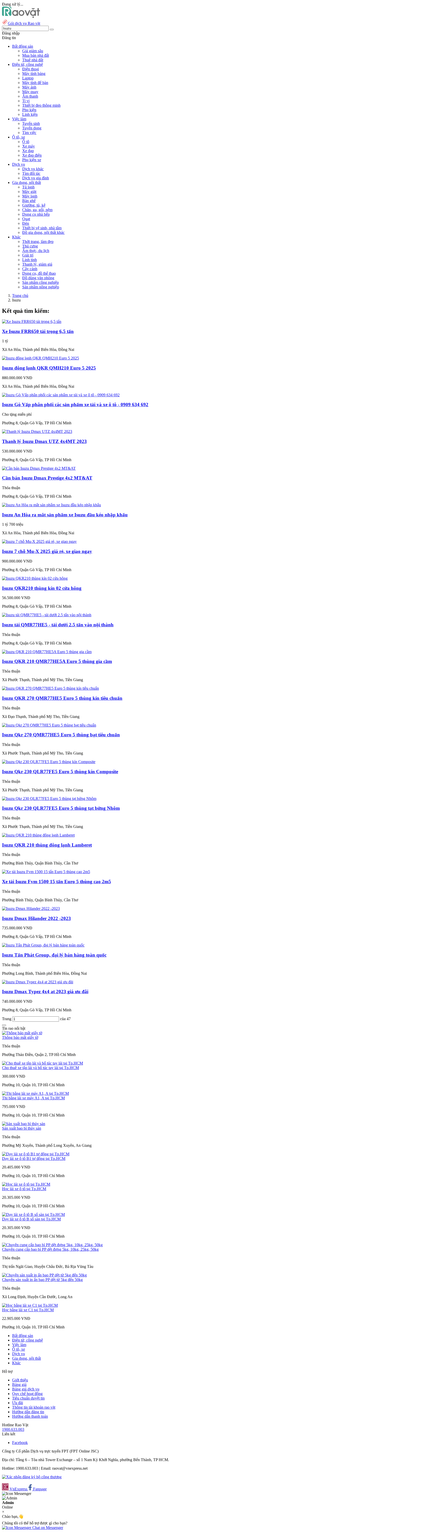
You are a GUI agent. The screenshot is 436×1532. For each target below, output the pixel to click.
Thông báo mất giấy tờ (20, 1037)
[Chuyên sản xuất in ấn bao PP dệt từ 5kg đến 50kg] (44, 1275)
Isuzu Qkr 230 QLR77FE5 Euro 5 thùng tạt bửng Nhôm (61, 808)
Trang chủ (20, 295)
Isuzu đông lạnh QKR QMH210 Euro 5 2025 (49, 368)
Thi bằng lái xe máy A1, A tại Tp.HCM (33, 1098)
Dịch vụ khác (33, 169)
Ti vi (26, 101)
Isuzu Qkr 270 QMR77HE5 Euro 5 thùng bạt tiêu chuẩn (61, 734)
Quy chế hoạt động (27, 1393)
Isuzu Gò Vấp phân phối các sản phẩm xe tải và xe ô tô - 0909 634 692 (75, 404)
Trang (7, 1019)
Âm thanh (30, 96)
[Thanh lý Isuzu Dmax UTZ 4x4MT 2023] (37, 431)
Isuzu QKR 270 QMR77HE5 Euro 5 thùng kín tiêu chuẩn (62, 698)
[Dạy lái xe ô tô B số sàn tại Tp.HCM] (33, 1214)
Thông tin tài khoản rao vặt (33, 1407)
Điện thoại (30, 69)
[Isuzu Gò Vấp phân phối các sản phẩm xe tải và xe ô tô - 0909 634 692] (61, 395)
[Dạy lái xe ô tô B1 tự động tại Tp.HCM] (35, 1154)
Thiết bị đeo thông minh (41, 105)
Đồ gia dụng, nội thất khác (43, 232)
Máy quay (30, 92)
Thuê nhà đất (32, 60)
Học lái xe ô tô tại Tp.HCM (24, 1189)
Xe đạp (28, 151)
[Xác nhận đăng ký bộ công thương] (32, 1477)
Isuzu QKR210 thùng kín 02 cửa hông (41, 588)
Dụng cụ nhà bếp (36, 214)
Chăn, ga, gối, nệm (37, 210)
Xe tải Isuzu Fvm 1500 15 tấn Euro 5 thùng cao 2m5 (56, 881)
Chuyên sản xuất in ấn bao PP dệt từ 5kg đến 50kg (42, 1279)
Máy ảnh (29, 87)
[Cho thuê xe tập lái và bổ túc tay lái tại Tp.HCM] (42, 1063)
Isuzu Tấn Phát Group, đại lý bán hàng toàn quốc (54, 955)
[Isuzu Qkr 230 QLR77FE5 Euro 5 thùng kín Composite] (48, 762)
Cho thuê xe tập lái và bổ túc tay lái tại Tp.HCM (40, 1068)
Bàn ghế (29, 201)
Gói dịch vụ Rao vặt (24, 23)
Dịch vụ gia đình (35, 178)
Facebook (20, 1442)
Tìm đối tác (31, 173)
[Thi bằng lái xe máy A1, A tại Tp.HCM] (35, 1093)
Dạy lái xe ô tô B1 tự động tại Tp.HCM (33, 1158)
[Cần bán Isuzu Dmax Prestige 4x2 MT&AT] (39, 468)
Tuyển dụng (31, 128)
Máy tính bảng (33, 73)
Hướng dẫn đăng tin (28, 1412)
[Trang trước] (4, 1025)
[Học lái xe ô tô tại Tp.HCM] (26, 1184)
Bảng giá (19, 1384)
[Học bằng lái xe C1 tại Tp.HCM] (30, 1305)
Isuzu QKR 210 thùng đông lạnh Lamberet (47, 845)
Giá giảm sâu (32, 51)
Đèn (25, 223)
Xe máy (28, 146)
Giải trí (27, 255)
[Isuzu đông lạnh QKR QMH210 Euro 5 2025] (40, 358)
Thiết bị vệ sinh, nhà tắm (42, 228)
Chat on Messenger (47, 1527)
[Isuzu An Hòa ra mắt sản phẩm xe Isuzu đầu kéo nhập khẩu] (51, 505)
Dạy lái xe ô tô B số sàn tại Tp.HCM (31, 1219)
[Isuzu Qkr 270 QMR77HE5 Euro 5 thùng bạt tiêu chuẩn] (49, 725)
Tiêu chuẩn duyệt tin (28, 1398)
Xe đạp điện (32, 155)
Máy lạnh (29, 196)
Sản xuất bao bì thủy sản (21, 1128)
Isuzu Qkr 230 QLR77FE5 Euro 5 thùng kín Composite (60, 771)
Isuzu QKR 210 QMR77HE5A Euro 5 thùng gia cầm (57, 661)
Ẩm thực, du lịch (35, 250)
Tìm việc (29, 132)
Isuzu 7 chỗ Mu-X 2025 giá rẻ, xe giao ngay (47, 551)
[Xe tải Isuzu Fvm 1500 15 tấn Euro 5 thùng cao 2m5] (46, 872)
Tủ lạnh (28, 187)
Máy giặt (29, 191)
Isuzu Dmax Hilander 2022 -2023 (36, 918)
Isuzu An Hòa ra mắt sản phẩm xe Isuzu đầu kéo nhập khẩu (65, 514)
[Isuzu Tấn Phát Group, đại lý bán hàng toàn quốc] (43, 945)
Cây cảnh (29, 269)
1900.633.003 (13, 1429)
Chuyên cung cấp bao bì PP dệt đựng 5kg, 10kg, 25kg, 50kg (50, 1249)
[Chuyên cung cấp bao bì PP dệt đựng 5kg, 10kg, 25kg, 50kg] (52, 1245)
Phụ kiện (29, 110)
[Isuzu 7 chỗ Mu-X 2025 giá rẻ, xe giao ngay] (39, 541)
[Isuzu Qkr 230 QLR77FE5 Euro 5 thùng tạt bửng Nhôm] (49, 798)
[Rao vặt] (21, 16)
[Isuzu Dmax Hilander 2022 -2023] (31, 908)
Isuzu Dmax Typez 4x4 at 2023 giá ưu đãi (45, 991)
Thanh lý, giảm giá (37, 264)
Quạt (26, 219)
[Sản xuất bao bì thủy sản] (23, 1124)
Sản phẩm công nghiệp (40, 282)
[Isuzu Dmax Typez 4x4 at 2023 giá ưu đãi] (37, 982)
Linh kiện (30, 114)
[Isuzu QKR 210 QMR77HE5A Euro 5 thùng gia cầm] (47, 652)
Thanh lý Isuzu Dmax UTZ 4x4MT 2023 (44, 441)
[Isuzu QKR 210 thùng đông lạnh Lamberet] (38, 835)
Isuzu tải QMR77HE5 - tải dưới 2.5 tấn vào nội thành (58, 624)
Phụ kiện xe (31, 160)
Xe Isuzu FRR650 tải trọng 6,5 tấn (38, 331)
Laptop (28, 78)
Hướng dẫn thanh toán (30, 1416)
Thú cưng (30, 246)
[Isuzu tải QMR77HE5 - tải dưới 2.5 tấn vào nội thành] (46, 615)
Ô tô (25, 142)
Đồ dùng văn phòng (38, 278)
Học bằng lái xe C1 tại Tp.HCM (28, 1310)
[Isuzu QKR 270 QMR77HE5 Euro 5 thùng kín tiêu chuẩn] (50, 688)
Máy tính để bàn (35, 82)
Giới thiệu (20, 1380)
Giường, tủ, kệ (33, 205)
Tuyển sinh (31, 123)
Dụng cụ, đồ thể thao (39, 273)
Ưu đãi (17, 1403)
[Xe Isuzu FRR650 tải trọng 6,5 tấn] (31, 321)
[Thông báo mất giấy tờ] (22, 1033)
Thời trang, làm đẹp (37, 241)
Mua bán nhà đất (35, 55)
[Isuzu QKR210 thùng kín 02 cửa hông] (35, 578)
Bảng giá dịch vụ (25, 1389)
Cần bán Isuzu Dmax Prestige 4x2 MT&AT (47, 478)
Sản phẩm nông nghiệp (40, 287)
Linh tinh (29, 260)
